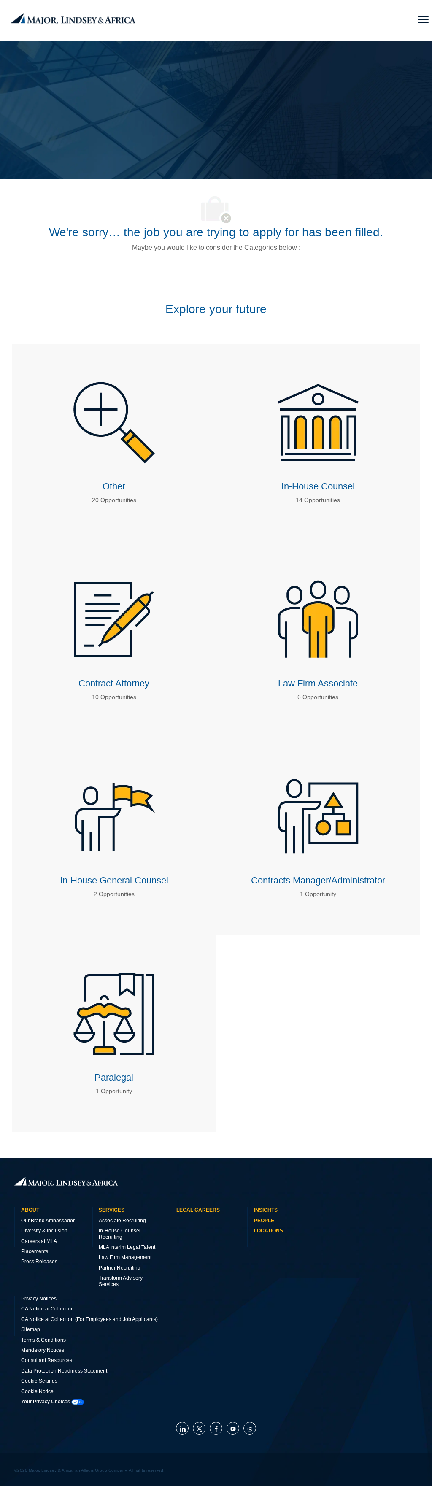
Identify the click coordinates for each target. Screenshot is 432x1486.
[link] (66, 1181)
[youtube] (233, 1428)
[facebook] (216, 1428)
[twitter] (199, 1428)
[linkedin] (182, 1428)
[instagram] (249, 1428)
